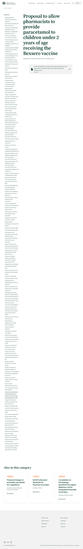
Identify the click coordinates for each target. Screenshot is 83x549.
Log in (77, 3)
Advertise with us (45, 520)
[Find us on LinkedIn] (5, 542)
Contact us (63, 526)
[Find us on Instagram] (11, 542)
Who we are (63, 523)
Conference (63, 520)
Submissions (9, 8)
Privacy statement (75, 545)
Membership (44, 523)
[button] (32, 3)
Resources (5, 8)
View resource (10, 493)
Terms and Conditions (68, 545)
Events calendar (64, 518)
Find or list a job (45, 518)
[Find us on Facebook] (8, 542)
